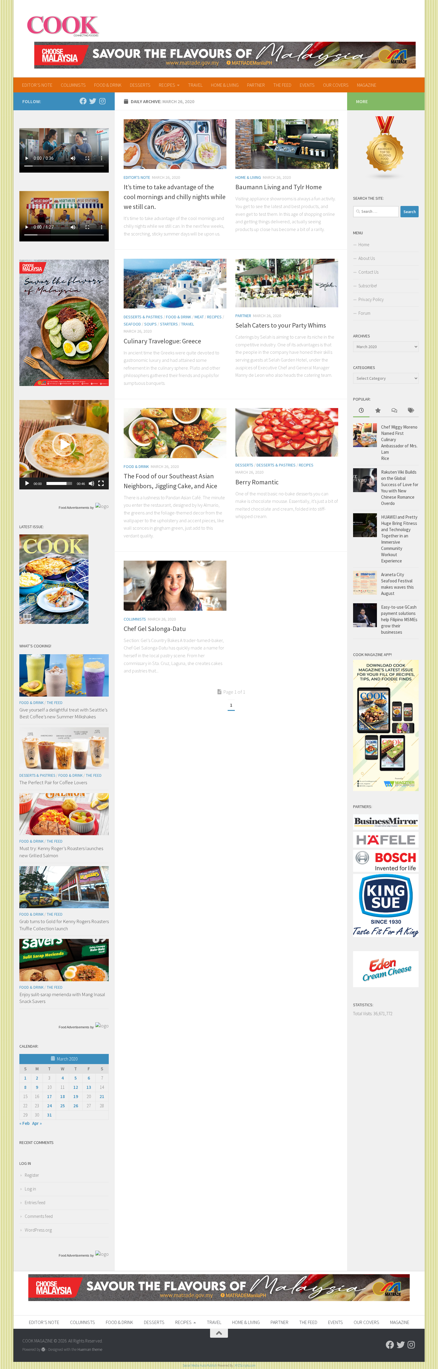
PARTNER (256, 85)
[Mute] (91, 483)
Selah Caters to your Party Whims (280, 325)
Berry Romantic (257, 482)
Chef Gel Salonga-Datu (155, 628)
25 (62, 1105)
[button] (64, 445)
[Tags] (410, 410)
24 (49, 1105)
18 (62, 1096)
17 (49, 1096)
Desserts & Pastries (143, 317)
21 (102, 1096)
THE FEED (282, 85)
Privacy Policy (371, 299)
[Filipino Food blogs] (385, 179)
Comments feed (39, 1216)
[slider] (59, 483)
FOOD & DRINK (108, 85)
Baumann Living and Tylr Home (278, 187)
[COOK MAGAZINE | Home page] (63, 25)
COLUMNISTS (73, 85)
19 (75, 1096)
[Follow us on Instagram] (102, 101)
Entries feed (35, 1202)
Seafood (132, 324)
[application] (64, 444)
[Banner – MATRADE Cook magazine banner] (225, 55)
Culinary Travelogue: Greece (162, 341)
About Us (366, 258)
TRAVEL (195, 85)
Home (363, 244)
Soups (150, 324)
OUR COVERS (336, 85)
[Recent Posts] (361, 410)
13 (88, 1087)
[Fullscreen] (101, 483)
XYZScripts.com (245, 1365)
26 (75, 1105)
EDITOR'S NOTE (137, 177)
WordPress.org (38, 1230)
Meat (199, 317)
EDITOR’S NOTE (37, 85)
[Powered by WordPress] (43, 1349)
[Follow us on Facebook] (83, 101)
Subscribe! (367, 286)
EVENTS (307, 85)
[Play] (27, 483)
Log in (30, 1189)
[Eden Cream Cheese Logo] (386, 985)
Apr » (37, 1123)
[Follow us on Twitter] (92, 101)
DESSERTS (140, 85)
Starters (169, 324)
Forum (364, 313)
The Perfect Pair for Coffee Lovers (53, 782)
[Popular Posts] (377, 410)
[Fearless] (64, 384)
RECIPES (167, 85)
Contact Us (368, 272)
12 (75, 1087)
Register (32, 1175)
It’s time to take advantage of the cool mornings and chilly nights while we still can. (175, 197)
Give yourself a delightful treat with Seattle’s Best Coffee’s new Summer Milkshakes (63, 713)
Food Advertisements (74, 507)
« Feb (24, 1123)
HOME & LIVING (225, 85)
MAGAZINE (366, 85)
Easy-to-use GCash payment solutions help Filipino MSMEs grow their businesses (399, 619)
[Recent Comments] (394, 410)
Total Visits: (363, 1013)
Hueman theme (89, 1349)
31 (49, 1115)
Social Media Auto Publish (200, 1365)
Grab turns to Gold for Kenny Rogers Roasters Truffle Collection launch (64, 925)
